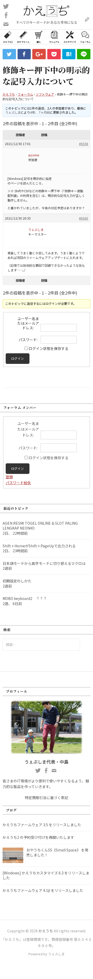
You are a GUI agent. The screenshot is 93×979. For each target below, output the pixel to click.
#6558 (83, 143)
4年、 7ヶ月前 (40, 112)
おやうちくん (23, 41)
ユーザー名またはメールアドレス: (28, 323)
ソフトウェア (45, 94)
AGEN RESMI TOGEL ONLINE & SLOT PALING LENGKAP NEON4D (40, 526)
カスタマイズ (70, 41)
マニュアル (54, 41)
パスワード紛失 (18, 482)
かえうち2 (7, 41)
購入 (39, 41)
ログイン (17, 358)
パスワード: (28, 339)
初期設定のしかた (17, 580)
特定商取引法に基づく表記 (46, 797)
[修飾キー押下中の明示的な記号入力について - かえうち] (69, 54)
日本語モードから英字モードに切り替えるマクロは (44, 563)
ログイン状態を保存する (48, 348)
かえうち (9, 94)
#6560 (83, 218)
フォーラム (85, 41)
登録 (9, 476)
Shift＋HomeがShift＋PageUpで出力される (39, 545)
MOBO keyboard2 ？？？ (25, 598)
